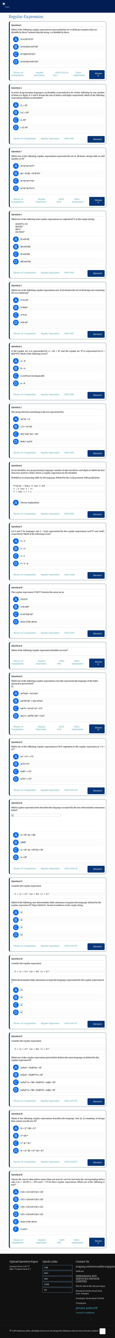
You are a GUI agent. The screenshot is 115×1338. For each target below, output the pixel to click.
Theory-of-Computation (24, 138)
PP (96, 1308)
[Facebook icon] (93, 1333)
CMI (46, 1267)
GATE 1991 (61, 1241)
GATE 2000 (69, 574)
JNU (46, 1279)
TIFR (46, 1284)
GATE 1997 (69, 333)
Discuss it (98, 74)
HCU (46, 1273)
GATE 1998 (69, 394)
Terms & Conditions (85, 1313)
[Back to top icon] (102, 1331)
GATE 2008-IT (70, 1162)
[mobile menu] (110, 6)
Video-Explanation (77, 200)
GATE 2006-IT (71, 868)
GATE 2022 (60, 728)
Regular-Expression (50, 138)
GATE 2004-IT (71, 790)
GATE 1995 (69, 138)
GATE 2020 (60, 200)
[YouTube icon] (96, 1333)
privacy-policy (85, 1308)
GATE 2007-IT (70, 946)
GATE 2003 (69, 633)
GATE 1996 (69, 272)
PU (45, 1290)
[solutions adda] (6, 6)
